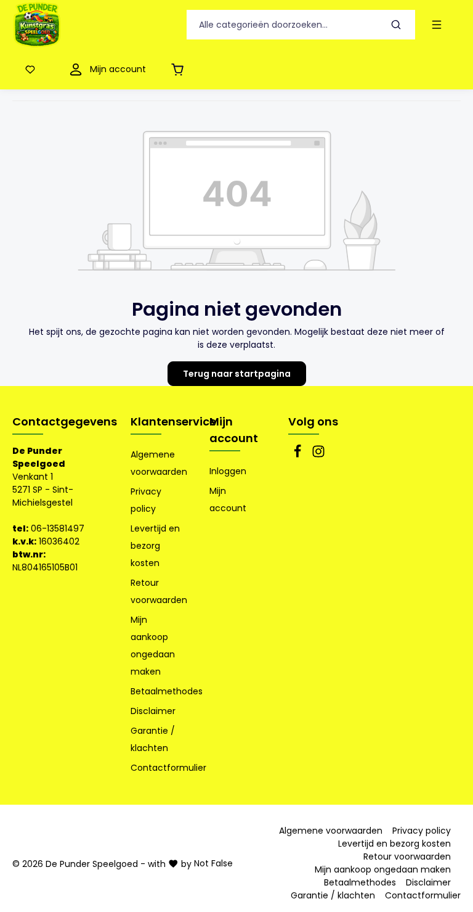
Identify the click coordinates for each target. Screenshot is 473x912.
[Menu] (439, 25)
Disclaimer (153, 711)
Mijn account (233, 430)
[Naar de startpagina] (37, 24)
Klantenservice (173, 421)
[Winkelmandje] (179, 69)
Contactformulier (168, 768)
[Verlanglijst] (32, 69)
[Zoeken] (396, 25)
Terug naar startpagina (237, 374)
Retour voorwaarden (159, 591)
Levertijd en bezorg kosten (155, 545)
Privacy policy (146, 500)
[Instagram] (318, 455)
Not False (213, 863)
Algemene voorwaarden (159, 463)
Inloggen (227, 471)
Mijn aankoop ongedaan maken (153, 646)
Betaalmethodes (167, 691)
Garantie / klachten (153, 739)
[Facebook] (299, 455)
